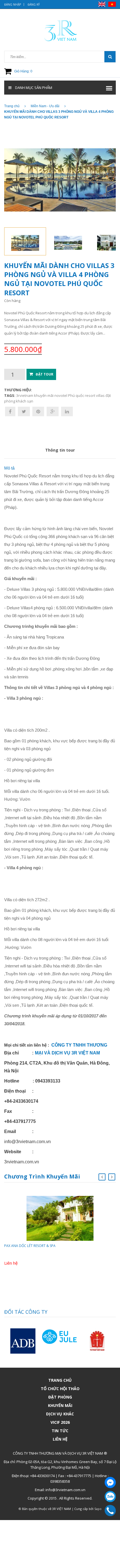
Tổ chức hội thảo (60, 1388)
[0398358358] (110, 1510)
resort (90, 395)
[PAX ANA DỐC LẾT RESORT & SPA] (60, 1218)
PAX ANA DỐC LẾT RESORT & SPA (30, 1245)
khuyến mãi (44, 395)
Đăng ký (34, 4)
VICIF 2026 (60, 1422)
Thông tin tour (60, 450)
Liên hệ (60, 1439)
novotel (60, 395)
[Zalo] (110, 1496)
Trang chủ (60, 1380)
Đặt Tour (44, 374)
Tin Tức (60, 1430)
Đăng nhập (12, 4)
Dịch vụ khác (60, 1413)
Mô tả (9, 468)
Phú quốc (76, 395)
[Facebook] (110, 1482)
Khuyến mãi (60, 1405)
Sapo (98, 1509)
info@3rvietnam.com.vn (27, 1141)
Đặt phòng (60, 1397)
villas (100, 395)
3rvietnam (24, 395)
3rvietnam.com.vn (21, 1161)
